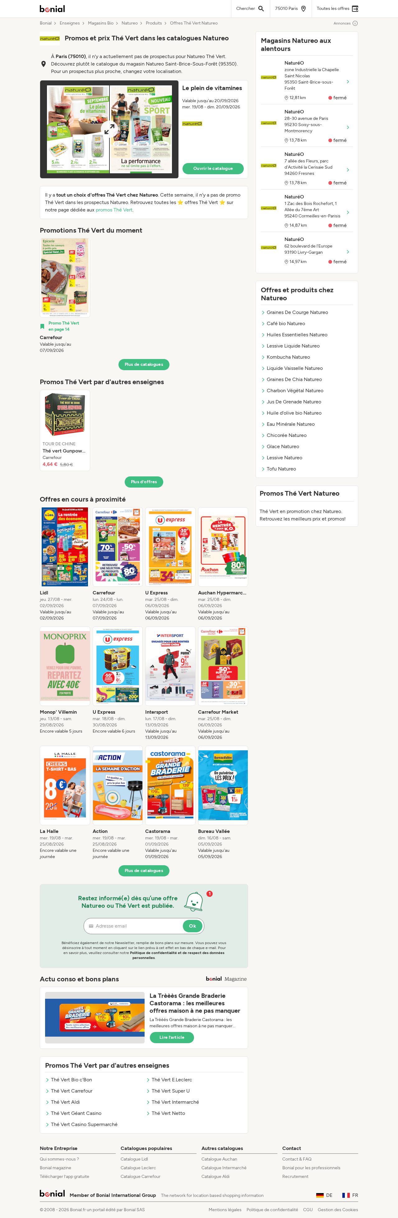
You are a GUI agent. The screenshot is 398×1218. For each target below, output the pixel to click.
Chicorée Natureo (287, 435)
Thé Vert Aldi (65, 1102)
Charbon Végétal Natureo (295, 390)
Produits (154, 23)
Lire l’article (172, 1037)
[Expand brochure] (109, 129)
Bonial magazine (55, 1167)
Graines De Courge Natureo (297, 312)
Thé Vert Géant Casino (76, 1113)
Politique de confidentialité (272, 1209)
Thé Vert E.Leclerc (172, 1080)
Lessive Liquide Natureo (293, 346)
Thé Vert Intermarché (175, 1102)
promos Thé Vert (114, 210)
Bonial (46, 23)
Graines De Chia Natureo (294, 379)
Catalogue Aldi (215, 1176)
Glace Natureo (283, 446)
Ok (192, 926)
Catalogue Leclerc (138, 1167)
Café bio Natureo (286, 323)
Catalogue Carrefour (140, 1176)
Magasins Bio (100, 23)
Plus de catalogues (144, 364)
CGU (308, 1209)
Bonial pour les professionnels (311, 1167)
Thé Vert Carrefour (71, 1091)
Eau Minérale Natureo (291, 424)
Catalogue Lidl (134, 1159)
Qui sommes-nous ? (59, 1159)
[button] (144, 129)
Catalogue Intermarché (224, 1167)
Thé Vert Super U (171, 1091)
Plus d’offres (144, 481)
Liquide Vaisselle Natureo (295, 368)
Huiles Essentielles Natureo (297, 335)
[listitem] (65, 296)
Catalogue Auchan (219, 1159)
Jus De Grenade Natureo (294, 402)
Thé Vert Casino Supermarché (84, 1124)
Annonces (342, 23)
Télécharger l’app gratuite (64, 1176)
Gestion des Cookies (338, 1209)
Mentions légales (225, 1209)
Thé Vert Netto (168, 1113)
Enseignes (70, 23)
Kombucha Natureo (288, 357)
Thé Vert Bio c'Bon (71, 1080)
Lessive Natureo (284, 458)
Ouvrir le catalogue (213, 168)
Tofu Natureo (281, 469)
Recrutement (295, 1176)
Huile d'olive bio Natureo (294, 413)
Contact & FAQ (297, 1159)
